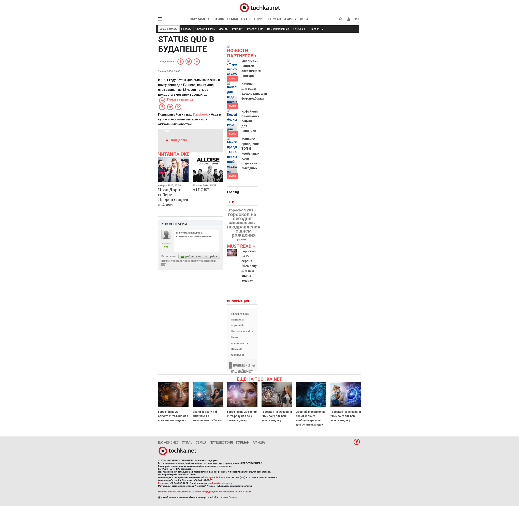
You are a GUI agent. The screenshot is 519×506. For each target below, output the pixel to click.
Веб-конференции (278, 28)
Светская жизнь (205, 28)
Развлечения (255, 28)
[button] (349, 19)
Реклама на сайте (242, 331)
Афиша (290, 19)
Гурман (274, 19)
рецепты (242, 239)
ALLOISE (201, 189)
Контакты (237, 319)
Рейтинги (237, 28)
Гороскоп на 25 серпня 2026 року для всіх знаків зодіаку (345, 416)
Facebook (200, 114)
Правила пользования (169, 491)
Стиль (218, 19)
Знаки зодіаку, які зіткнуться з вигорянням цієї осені (207, 416)
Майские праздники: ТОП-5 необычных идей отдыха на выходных (250, 153)
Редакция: (163, 483)
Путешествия (253, 19)
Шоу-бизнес (200, 19)
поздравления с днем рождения (243, 231)
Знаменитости (168, 28)
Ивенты (223, 28)
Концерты (179, 140)
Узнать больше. (229, 497)
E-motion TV (316, 28)
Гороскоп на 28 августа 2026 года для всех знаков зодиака (173, 416)
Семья (232, 19)
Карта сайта (238, 325)
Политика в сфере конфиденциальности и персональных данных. (217, 491)
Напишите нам (240, 313)
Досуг (305, 19)
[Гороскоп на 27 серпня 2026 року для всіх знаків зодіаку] (232, 252)
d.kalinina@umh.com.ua (220, 483)
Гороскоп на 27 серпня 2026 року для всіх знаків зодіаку (249, 265)
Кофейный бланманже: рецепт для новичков (251, 121)
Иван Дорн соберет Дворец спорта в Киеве (173, 197)
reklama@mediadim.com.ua (215, 477)
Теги (231, 202)
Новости (186, 28)
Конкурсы (299, 28)
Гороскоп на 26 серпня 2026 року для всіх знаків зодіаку (277, 416)
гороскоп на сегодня (242, 216)
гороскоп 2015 (242, 210)
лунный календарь (242, 223)
